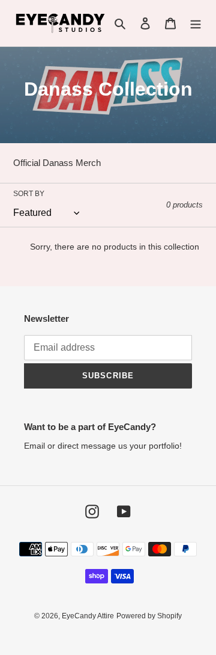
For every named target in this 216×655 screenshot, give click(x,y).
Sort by (28, 193)
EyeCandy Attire (88, 616)
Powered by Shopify (149, 616)
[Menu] (195, 23)
